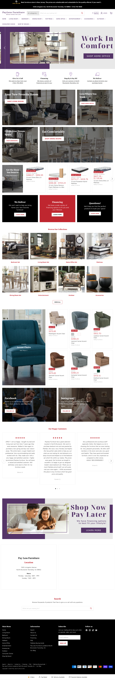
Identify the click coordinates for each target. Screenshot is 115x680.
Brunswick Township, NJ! (71, 83)
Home (4, 19)
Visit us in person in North (70, 81)
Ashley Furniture (30, 181)
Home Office (60, 19)
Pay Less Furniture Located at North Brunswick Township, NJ (18, 666)
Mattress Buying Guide (37, 643)
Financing (33, 638)
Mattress (49, 19)
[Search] (82, 13)
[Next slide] (110, 48)
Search (32, 630)
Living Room (13, 19)
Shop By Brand (23, 24)
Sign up (63, 643)
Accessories (89, 19)
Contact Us (33, 635)
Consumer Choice (8, 24)
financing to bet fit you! (44, 83)
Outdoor (100, 19)
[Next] (112, 179)
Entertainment (75, 19)
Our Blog (33, 650)
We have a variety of (44, 81)
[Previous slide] (5, 48)
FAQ (31, 640)
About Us (33, 632)
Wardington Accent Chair (57, 333)
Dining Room (37, 19)
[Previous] (3, 179)
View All (57, 302)
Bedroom (25, 19)
